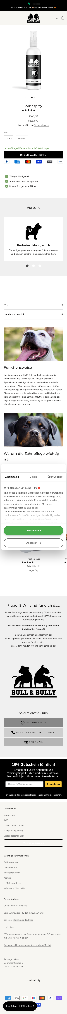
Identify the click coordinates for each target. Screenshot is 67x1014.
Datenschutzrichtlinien (14, 825)
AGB (6, 820)
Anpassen (31, 542)
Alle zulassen (33, 530)
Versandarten (10, 867)
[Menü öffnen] (4, 18)
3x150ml (22, 138)
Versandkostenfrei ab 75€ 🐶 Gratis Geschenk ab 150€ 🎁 (33, 7)
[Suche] (57, 17)
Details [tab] (33, 476)
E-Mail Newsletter (12, 883)
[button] (29, 110)
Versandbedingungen (14, 835)
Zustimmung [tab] (12, 476)
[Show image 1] (32, 97)
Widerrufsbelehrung (13, 830)
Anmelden (53, 784)
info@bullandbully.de (23, 919)
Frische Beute (33, 559)
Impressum (9, 815)
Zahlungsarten (11, 862)
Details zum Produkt (14, 314)
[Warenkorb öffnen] (63, 17)
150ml (8, 138)
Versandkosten (41, 125)
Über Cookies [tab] (55, 476)
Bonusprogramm (12, 872)
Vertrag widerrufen (33, 843)
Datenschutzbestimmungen (28, 795)
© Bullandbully (33, 980)
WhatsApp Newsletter (15, 888)
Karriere (7, 877)
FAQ (6, 304)
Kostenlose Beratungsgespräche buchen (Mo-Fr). (27, 945)
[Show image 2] (35, 97)
